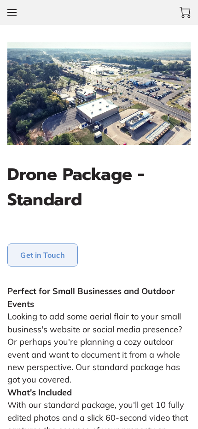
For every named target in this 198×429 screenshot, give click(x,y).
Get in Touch (42, 255)
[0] (185, 12)
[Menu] (12, 12)
